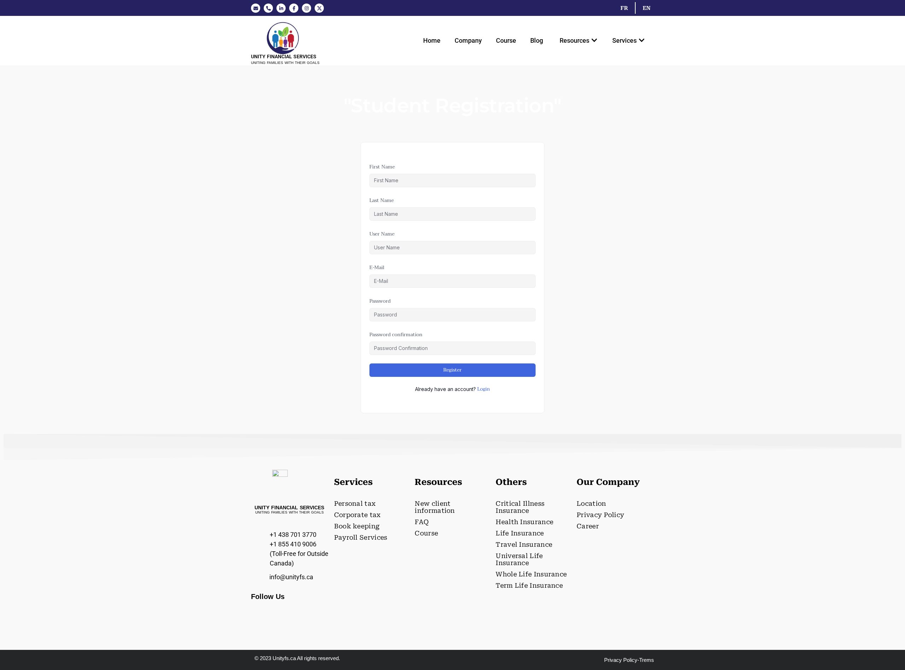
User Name (382, 234)
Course (506, 40)
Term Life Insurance (529, 585)
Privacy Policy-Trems (629, 660)
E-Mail (376, 267)
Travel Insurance (524, 544)
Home (431, 40)
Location (591, 503)
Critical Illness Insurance (520, 507)
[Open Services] (641, 40)
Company (468, 40)
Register (452, 370)
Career (588, 526)
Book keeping (357, 526)
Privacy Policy (600, 514)
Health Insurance (524, 522)
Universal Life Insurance (519, 559)
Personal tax (355, 503)
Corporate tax (357, 514)
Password (380, 301)
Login (483, 389)
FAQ (422, 522)
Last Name (381, 200)
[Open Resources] (594, 40)
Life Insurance (520, 533)
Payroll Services (360, 537)
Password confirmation (395, 335)
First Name (382, 167)
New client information (435, 507)
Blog (536, 40)
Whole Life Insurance (531, 574)
